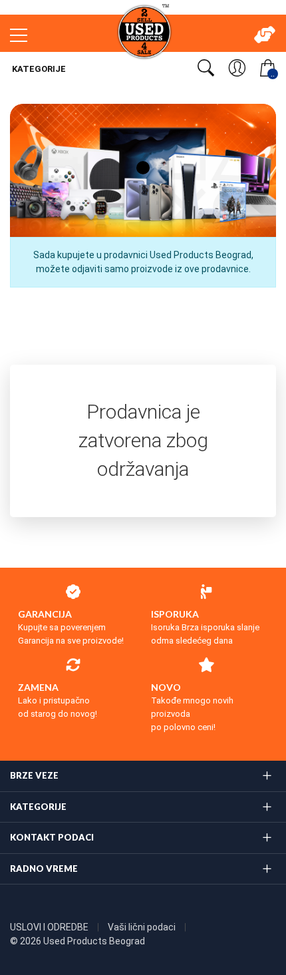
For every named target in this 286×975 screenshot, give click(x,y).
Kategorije (38, 69)
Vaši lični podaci (143, 927)
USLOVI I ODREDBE (50, 927)
